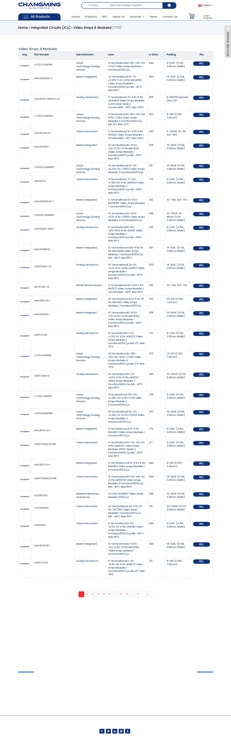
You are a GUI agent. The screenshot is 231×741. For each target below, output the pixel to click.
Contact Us (170, 17)
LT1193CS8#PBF (43, 396)
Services (135, 17)
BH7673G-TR (41, 287)
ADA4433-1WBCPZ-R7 (47, 99)
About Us (118, 17)
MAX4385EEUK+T (44, 201)
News (153, 17)
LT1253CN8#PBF (43, 116)
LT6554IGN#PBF (43, 413)
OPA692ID (40, 525)
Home (76, 17)
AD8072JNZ (41, 563)
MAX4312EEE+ (42, 147)
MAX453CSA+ (42, 430)
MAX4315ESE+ (42, 546)
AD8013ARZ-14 (42, 266)
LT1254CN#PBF (43, 355)
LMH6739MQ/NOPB (45, 478)
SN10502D (40, 181)
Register (208, 18)
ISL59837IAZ (41, 495)
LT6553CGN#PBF (44, 167)
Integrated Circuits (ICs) (51, 27)
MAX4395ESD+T (43, 78)
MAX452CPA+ (42, 465)
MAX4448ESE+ (42, 249)
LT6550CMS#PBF (44, 215)
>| (138, 594)
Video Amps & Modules (92, 27)
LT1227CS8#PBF (43, 65)
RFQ (104, 17)
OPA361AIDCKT (42, 133)
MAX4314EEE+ (42, 314)
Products (91, 17)
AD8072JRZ (41, 335)
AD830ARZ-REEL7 (44, 229)
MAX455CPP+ (42, 301)
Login (206, 16)
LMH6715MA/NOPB (45, 444)
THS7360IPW (41, 508)
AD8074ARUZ (42, 376)
